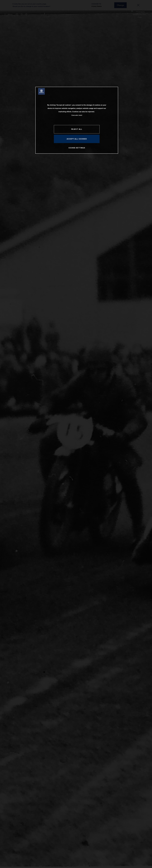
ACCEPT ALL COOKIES (77, 139)
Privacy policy (74, 115)
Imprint (80, 115)
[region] (76, 120)
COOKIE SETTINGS (76, 148)
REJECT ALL (76, 129)
